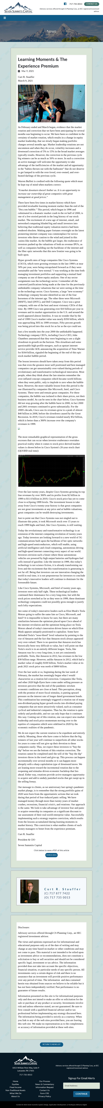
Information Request (45, 1087)
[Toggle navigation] (5, 18)
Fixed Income (15, 1087)
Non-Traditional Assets (15, 1090)
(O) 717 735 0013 (57, 897)
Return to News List (52, 1044)
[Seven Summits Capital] (18, 7)
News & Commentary (44, 1084)
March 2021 (51, 855)
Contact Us (91, 4)
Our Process (44, 1081)
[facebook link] (65, 4)
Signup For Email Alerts (81, 1078)
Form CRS (44, 1093)
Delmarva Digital (81, 1104)
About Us (15, 1096)
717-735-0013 (75, 4)
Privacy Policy (44, 1096)
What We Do (15, 1093)
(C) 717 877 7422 (57, 893)
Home (15, 1081)
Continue (81, 1094)
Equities (15, 1084)
